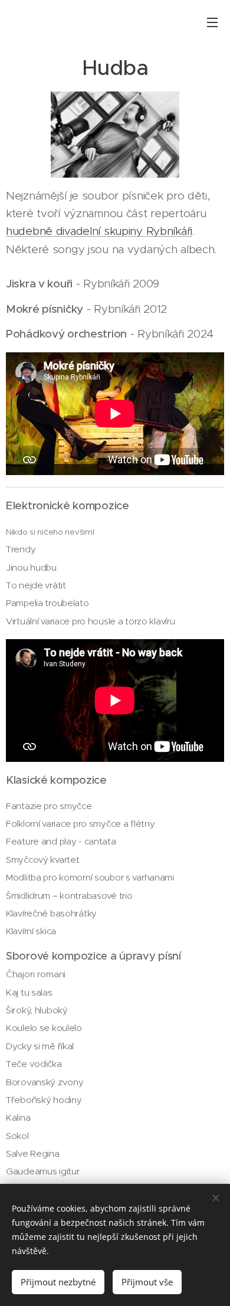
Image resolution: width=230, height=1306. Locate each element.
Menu (212, 22)
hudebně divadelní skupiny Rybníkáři (99, 231)
